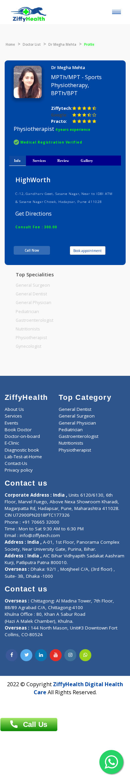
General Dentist (31, 294)
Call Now (32, 250)
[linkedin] (41, 655)
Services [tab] (39, 161)
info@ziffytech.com (40, 535)
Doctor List (32, 44)
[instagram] (70, 655)
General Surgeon (33, 285)
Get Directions (33, 213)
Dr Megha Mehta (62, 44)
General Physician (33, 302)
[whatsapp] (85, 655)
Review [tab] (63, 161)
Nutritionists (28, 329)
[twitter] (26, 655)
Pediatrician (27, 311)
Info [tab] (17, 161)
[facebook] (12, 655)
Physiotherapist (31, 337)
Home (10, 44)
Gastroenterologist (34, 320)
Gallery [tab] (87, 161)
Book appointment (87, 250)
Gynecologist (28, 346)
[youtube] (56, 655)
